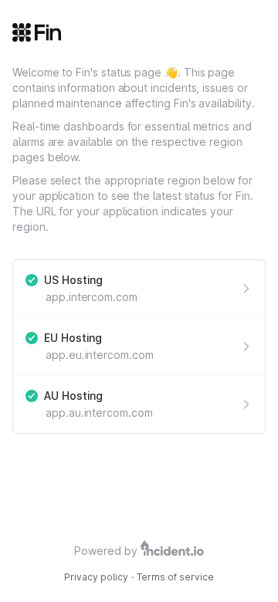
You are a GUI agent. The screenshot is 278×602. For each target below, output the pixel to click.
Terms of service (175, 577)
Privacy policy (96, 577)
